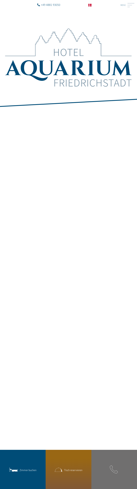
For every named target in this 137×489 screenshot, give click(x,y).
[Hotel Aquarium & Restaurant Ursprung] (68, 26)
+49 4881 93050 (50, 5)
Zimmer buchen (28, 470)
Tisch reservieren (73, 470)
